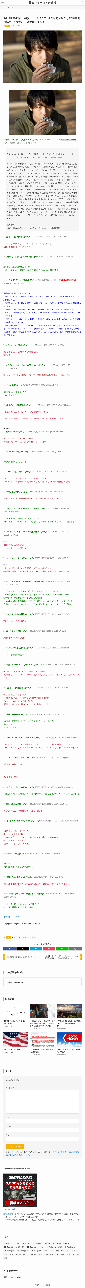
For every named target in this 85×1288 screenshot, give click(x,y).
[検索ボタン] (82, 2)
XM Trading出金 (9, 1251)
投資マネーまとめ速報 (42, 2)
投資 (62, 1254)
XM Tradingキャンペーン (35, 1247)
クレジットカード (72, 1251)
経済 (33, 937)
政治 (68, 1254)
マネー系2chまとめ (22, 1254)
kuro (29, 1243)
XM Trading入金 (70, 1247)
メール (8, 1126)
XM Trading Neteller (62, 1243)
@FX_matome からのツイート (15, 1277)
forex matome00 (15, 982)
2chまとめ (17, 937)
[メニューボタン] (2, 2)
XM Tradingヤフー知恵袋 (54, 1247)
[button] (9, 948)
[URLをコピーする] (75, 948)
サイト (8, 1135)
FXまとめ (17, 1243)
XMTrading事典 (9, 1209)
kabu (24, 1243)
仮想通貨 (33, 1254)
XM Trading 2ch (48, 1243)
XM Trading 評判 (22, 1251)
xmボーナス (60, 1251)
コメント (10, 1088)
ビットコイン (8, 1254)
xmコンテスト (48, 1251)
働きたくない (26, 937)
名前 (7, 1117)
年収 (57, 1254)
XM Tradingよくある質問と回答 (14, 1247)
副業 (51, 1254)
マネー (8, 25)
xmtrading (7, 1214)
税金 (78, 1254)
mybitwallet (37, 1243)
